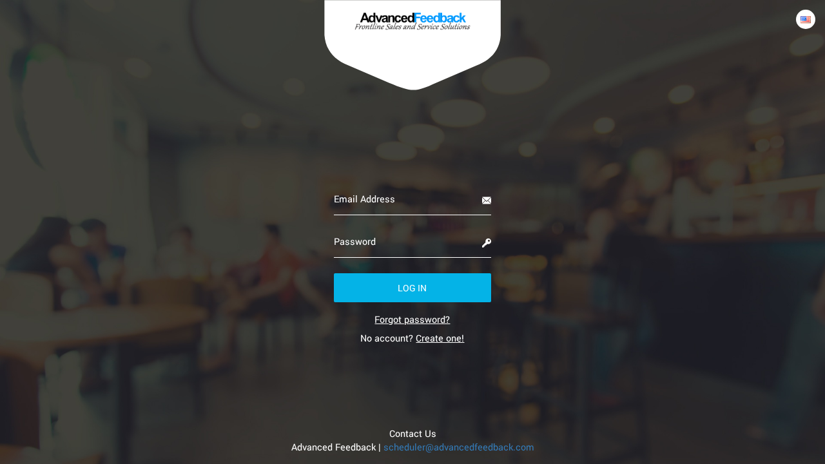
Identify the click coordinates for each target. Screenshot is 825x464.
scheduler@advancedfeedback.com (458, 447)
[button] (413, 287)
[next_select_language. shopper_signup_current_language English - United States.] (805, 19)
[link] (412, 319)
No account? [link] (412, 338)
